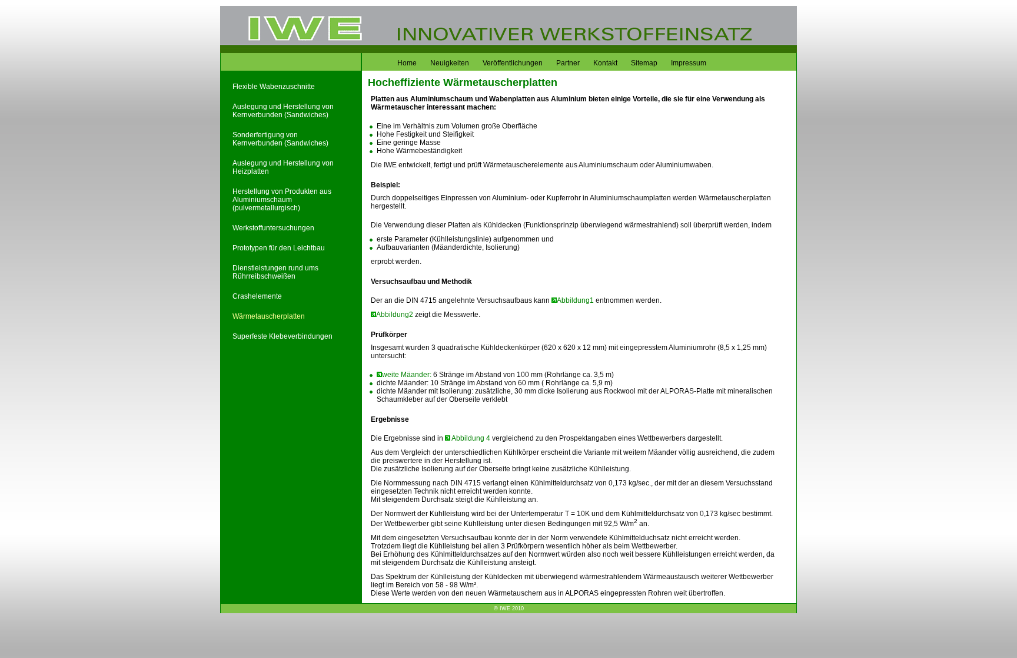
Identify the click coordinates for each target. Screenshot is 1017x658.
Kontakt (605, 63)
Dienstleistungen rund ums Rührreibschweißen (275, 272)
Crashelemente (257, 296)
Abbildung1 (575, 300)
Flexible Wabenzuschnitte (273, 86)
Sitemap (644, 63)
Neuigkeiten (449, 63)
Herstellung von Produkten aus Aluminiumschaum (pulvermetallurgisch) (281, 199)
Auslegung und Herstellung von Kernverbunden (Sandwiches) (283, 110)
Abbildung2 (394, 314)
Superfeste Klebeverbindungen (282, 336)
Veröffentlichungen (513, 63)
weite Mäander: (406, 375)
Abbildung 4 (471, 438)
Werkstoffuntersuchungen (273, 228)
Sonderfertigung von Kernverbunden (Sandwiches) (280, 139)
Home (407, 63)
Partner (568, 63)
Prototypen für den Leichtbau (278, 248)
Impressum (688, 63)
